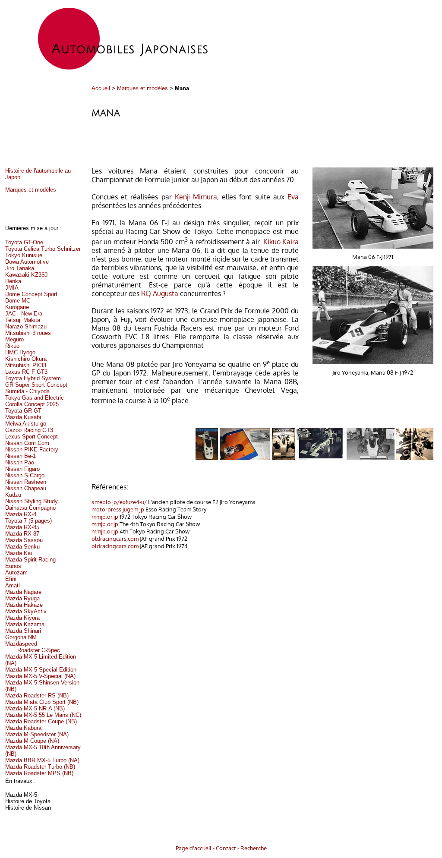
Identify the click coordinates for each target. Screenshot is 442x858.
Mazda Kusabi (23, 417)
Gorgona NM (21, 637)
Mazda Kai (18, 553)
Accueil (101, 88)
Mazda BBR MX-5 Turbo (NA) (42, 760)
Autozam (16, 572)
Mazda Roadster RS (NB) (37, 695)
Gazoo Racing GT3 (29, 430)
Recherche (253, 848)
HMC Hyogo (20, 352)
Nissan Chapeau (25, 488)
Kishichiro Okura (26, 359)
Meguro (14, 339)
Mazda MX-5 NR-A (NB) (35, 708)
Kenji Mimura (196, 196)
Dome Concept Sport (31, 294)
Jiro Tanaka (19, 268)
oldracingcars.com (115, 538)
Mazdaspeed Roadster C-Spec (32, 646)
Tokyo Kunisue (23, 255)
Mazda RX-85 (22, 527)
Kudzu (13, 495)
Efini (10, 579)
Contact (226, 848)
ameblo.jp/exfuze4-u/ (119, 501)
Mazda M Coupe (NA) (32, 741)
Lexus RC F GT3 (26, 372)
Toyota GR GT (23, 410)
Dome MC (17, 300)
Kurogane (17, 307)
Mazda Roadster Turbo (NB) (40, 766)
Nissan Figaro (22, 469)
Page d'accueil (194, 848)
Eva (293, 196)
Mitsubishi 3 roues (28, 333)
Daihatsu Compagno (30, 508)
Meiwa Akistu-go (25, 423)
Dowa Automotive (27, 262)
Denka (13, 281)
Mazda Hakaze (24, 605)
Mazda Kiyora (22, 618)
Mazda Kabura (23, 728)
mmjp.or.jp (105, 516)
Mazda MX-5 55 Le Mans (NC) (43, 715)
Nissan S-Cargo (24, 475)
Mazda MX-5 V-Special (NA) (40, 676)
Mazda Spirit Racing (30, 559)
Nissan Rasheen (25, 482)
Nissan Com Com (27, 443)
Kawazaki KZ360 (26, 274)
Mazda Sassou (24, 540)
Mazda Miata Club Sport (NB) (42, 702)
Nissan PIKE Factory (31, 449)
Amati (12, 585)
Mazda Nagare (23, 592)
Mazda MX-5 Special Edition (40, 669)
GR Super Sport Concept (36, 385)
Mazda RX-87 (22, 533)
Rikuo (12, 346)
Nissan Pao (19, 462)
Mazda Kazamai (25, 624)
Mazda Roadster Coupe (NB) (41, 721)
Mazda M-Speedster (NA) (37, 734)
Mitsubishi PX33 (25, 365)
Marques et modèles (142, 88)
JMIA (12, 287)
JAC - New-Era (23, 313)
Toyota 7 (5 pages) (28, 520)
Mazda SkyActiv (26, 611)
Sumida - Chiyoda (27, 391)
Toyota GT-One (24, 242)
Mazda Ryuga (22, 598)
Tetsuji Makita (22, 320)
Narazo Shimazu (26, 326)
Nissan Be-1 (20, 456)
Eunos (13, 566)
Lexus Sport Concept (31, 436)
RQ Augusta (159, 293)
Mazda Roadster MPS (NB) (39, 773)
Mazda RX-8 (20, 514)
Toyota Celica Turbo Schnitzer (43, 249)
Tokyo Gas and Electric (34, 397)
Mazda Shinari (23, 631)
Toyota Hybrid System (33, 378)
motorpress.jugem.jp (118, 509)
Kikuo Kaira (281, 241)
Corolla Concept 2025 (32, 404)
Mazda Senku (22, 546)
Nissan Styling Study (31, 501)
